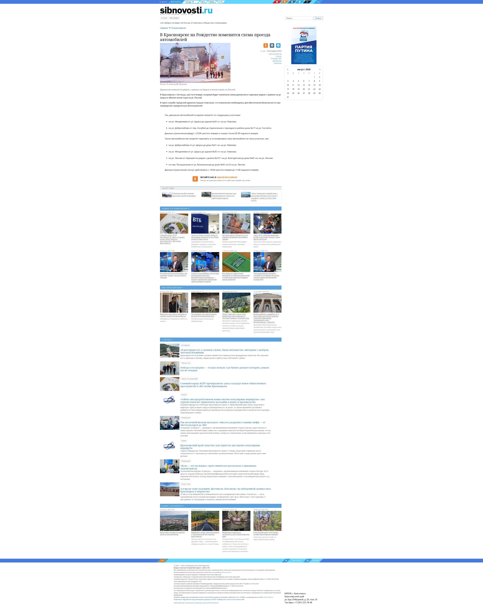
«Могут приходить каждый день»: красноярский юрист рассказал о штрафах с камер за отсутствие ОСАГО (264, 197)
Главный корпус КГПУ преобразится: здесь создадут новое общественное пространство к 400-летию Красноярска (172, 239)
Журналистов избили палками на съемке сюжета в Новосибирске (173, 315)
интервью (185, 345)
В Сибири (166, 23)
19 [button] (298, 89)
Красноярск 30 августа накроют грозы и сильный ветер (172, 533)
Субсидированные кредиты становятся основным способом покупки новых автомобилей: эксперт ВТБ (266, 276)
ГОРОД (278, 56)
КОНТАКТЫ (296, 560)
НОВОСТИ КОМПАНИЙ (176, 208)
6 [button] (303, 81)
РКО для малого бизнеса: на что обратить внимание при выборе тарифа (235, 237)
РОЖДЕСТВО (276, 59)
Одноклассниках (227, 177)
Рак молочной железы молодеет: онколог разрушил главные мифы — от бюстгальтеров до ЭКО (222, 424)
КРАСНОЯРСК (176, 2)
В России (186, 23)
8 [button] (314, 81)
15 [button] (314, 85)
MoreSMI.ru (214, 603)
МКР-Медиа (174, 18)
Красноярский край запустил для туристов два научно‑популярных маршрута (220, 447)
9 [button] (319, 81)
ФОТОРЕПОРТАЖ (172, 287)
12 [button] (298, 85)
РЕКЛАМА (315, 560)
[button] (288, 69)
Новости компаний (189, 379)
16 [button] (320, 85)
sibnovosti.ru (226, 572)
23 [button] (320, 89)
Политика (197, 23)
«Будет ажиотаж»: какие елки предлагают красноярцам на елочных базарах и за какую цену (235, 316)
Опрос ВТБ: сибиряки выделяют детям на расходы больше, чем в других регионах (266, 237)
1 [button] (314, 77)
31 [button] (288, 97)
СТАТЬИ (167, 339)
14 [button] (309, 85)
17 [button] (288, 89)
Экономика (221, 23)
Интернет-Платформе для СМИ (198, 603)
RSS (162, 561)
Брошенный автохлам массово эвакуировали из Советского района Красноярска (224, 195)
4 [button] (293, 81)
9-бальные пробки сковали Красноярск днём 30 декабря (184, 194)
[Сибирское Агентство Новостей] (186, 10)
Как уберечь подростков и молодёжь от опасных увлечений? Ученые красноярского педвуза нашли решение (236, 276)
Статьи (164, 18)
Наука (183, 394)
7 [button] (309, 81)
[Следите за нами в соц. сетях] (277, 2)
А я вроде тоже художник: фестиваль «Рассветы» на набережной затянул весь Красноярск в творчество (225, 490)
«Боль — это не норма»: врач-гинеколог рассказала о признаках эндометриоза (218, 467)
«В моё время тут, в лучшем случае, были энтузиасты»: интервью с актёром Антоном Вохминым (224, 351)
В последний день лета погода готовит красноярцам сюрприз (265, 533)
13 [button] (304, 85)
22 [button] (314, 89)
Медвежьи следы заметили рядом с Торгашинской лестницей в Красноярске (205, 534)
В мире (176, 23)
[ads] (303, 46)
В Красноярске (178, 27)
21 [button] (309, 89)
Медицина (185, 417)
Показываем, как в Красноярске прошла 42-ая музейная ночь (204, 315)
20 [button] (304, 89)
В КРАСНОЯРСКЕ (275, 54)
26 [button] (298, 93)
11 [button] (293, 85)
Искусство (185, 484)
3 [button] (287, 81)
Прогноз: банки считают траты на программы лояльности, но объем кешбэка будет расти (204, 237)
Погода (188, 2)
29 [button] (314, 93)
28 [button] (309, 93)
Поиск (318, 18)
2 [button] (319, 77)
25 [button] (293, 93)
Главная (164, 27)
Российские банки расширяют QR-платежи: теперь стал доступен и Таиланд (173, 275)
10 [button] (288, 85)
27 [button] (304, 93)
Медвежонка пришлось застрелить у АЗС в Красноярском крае (235, 534)
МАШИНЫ (277, 63)
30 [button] (320, 93)
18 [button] (293, 89)
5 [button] (298, 81)
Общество (209, 23)
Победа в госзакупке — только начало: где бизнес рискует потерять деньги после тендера (224, 369)
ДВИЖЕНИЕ (276, 61)
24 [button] (288, 93)
